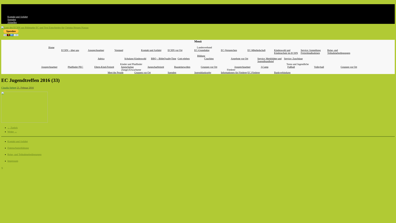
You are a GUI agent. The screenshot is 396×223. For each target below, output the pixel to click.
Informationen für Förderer (234, 72)
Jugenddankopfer (202, 72)
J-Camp (264, 67)
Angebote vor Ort (239, 58)
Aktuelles (12, 22)
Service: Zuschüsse (293, 58)
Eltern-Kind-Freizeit (104, 67)
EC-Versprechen (229, 50)
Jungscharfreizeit (156, 67)
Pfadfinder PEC (75, 67)
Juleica (101, 58)
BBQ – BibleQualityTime (163, 58)
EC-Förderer (254, 72)
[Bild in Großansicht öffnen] (24, 121)
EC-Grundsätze (201, 50)
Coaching (209, 58)
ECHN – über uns (70, 50)
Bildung (201, 56)
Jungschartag (127, 67)
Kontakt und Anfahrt (17, 16)
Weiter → (12, 131)
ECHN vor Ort (175, 50)
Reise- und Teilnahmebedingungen (338, 51)
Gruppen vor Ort (209, 67)
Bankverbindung (282, 72)
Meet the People (115, 72)
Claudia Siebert (8, 87)
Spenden (11, 19)
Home (51, 47)
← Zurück (12, 127)
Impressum (12, 161)
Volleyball (319, 67)
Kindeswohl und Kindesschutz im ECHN (286, 51)
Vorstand (118, 50)
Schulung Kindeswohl (135, 58)
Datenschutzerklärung (18, 148)
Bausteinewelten (182, 67)
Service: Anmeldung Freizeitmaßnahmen (311, 51)
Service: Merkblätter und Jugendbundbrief (269, 60)
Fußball (291, 67)
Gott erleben (184, 58)
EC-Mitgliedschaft (256, 50)
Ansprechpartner (96, 50)
